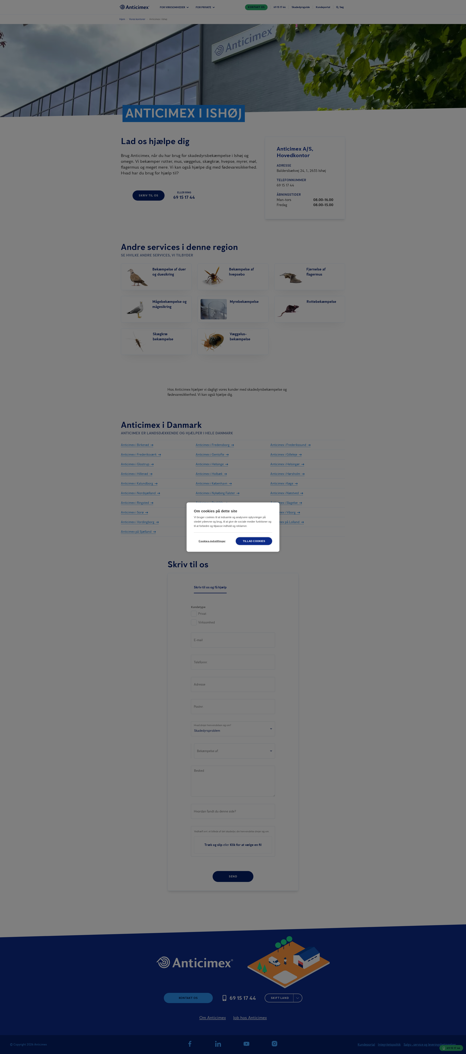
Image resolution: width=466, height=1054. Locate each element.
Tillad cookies (254, 541)
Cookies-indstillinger (212, 541)
